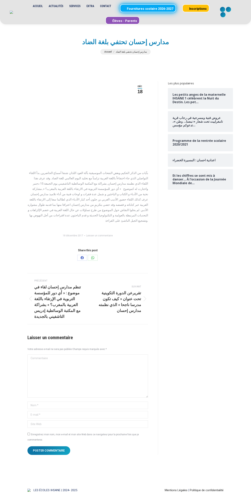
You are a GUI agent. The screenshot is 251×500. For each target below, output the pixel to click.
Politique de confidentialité (207, 490)
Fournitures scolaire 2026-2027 (149, 9)
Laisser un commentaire (99, 235)
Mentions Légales (176, 490)
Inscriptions (197, 9)
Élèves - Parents (124, 21)
